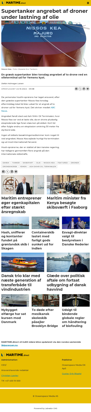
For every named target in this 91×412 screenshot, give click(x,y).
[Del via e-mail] (87, 89)
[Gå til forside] (42, 3)
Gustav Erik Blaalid (71, 373)
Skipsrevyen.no (9, 345)
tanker (16, 163)
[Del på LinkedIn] (84, 89)
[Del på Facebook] (76, 89)
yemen (23, 166)
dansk (6, 163)
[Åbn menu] (88, 3)
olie (38, 163)
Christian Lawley (9, 375)
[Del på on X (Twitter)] (80, 89)
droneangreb (10, 166)
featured (63, 163)
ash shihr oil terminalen (43, 166)
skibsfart (28, 163)
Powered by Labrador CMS (45, 408)
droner (75, 163)
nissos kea (49, 163)
